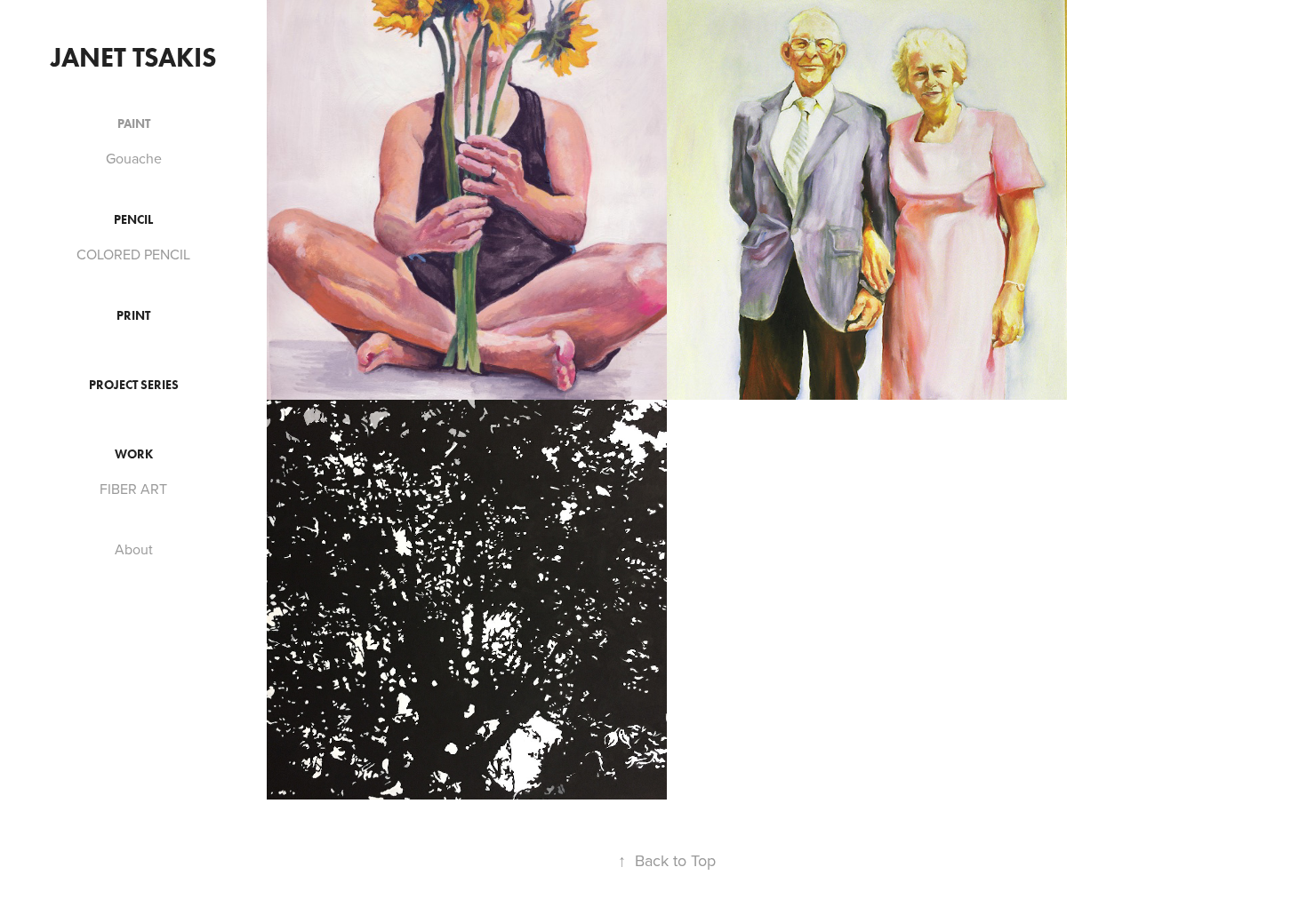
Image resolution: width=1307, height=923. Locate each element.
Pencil (133, 219)
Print (133, 315)
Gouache (134, 158)
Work (134, 454)
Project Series (134, 385)
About (134, 549)
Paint (133, 123)
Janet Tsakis (134, 57)
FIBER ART (133, 488)
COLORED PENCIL (133, 254)
